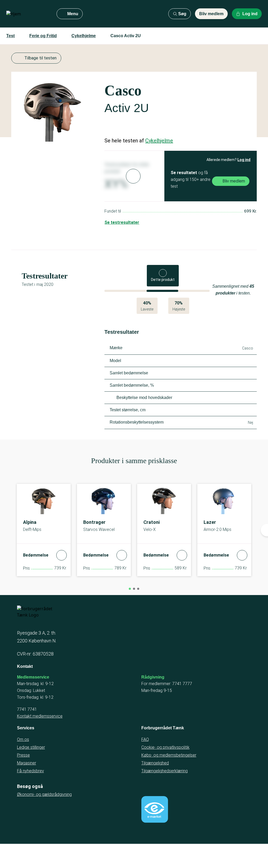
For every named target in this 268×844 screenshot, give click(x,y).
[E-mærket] (154, 809)
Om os (23, 739)
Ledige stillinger (31, 747)
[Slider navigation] (130, 589)
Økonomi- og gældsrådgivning (44, 794)
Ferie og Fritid (43, 36)
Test (10, 36)
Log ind (243, 160)
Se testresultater (121, 222)
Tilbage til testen (40, 57)
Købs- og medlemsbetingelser (168, 755)
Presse (23, 755)
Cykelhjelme (83, 36)
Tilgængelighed (155, 762)
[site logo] (27, 14)
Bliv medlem (211, 14)
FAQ (145, 739)
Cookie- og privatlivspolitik (165, 747)
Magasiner (26, 762)
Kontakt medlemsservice (40, 716)
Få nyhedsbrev (30, 770)
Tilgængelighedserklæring (164, 770)
